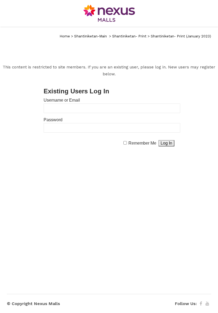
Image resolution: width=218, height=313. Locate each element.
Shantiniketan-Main (90, 36)
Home (65, 36)
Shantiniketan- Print (129, 36)
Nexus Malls (47, 303)
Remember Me (142, 143)
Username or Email (62, 100)
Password (53, 120)
